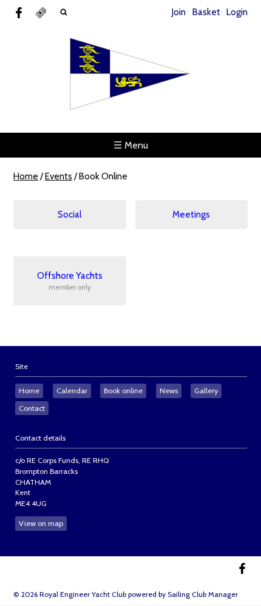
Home (25, 176)
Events (58, 176)
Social (69, 214)
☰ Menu (131, 145)
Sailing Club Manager (203, 594)
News (169, 390)
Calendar (71, 390)
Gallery (206, 390)
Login (237, 12)
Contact (32, 408)
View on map (41, 523)
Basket (206, 12)
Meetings (191, 214)
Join (179, 12)
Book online (123, 390)
